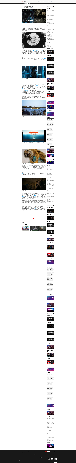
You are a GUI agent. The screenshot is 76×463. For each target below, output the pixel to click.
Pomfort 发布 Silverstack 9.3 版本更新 (50, 185)
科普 (47, 139)
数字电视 (48, 283)
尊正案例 (51, 278)
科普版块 (50, 139)
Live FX (48, 123)
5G (49, 119)
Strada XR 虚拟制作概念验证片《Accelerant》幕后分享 (50, 19)
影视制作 (38, 1)
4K (47, 119)
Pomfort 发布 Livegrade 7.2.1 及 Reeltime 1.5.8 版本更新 (50, 34)
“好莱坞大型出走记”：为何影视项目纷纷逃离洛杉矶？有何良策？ (50, 15)
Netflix (50, 124)
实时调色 (48, 278)
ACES (48, 268)
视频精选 (53, 1)
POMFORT (48, 273)
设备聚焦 (51, 1)
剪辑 (50, 128)
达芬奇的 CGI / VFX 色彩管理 (49, 46)
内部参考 (48, 128)
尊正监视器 (48, 279)
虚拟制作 (51, 140)
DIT (50, 269)
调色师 (48, 144)
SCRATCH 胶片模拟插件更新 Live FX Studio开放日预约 (50, 32)
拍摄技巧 (48, 134)
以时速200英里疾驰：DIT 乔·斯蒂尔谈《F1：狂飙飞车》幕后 (50, 39)
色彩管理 (48, 140)
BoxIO (24, 451)
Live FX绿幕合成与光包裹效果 (49, 174)
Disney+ (48, 269)
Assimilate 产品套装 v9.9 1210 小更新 (50, 201)
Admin (23, 7)
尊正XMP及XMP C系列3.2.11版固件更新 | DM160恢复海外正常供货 (50, 38)
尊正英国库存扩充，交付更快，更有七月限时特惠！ (50, 45)
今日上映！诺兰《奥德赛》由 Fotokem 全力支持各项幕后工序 (50, 22)
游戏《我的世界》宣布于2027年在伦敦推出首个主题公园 (50, 42)
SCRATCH (52, 273)
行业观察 (48, 1)
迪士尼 (50, 144)
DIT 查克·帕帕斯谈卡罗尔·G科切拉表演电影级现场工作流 (50, 36)
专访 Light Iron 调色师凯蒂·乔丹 (50, 169)
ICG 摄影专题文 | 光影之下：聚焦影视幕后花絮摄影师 (50, 31)
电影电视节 (46, 1)
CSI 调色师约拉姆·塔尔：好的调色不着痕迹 (50, 25)
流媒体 (43, 1)
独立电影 (48, 284)
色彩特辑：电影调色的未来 (49, 35)
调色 (50, 398)
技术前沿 (41, 1)
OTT (52, 124)
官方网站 (30, 1)
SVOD (51, 274)
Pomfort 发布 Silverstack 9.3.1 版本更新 (50, 26)
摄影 (50, 134)
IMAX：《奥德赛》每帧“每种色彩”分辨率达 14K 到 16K (50, 23)
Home (22, 3)
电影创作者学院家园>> (54, 451)
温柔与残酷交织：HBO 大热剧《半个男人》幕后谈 (50, 18)
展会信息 (35, 1)
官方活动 (33, 1)
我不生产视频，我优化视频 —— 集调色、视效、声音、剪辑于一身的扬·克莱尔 (50, 29)
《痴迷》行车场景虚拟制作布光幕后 (50, 184)
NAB (47, 124)
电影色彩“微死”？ (48, 200)
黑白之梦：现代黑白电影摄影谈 (50, 422)
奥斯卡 (48, 129)
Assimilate (51, 268)
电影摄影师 (51, 284)
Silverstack (48, 274)
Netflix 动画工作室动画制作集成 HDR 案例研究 (50, 10)
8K (51, 119)
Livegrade (51, 123)
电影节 (51, 393)
